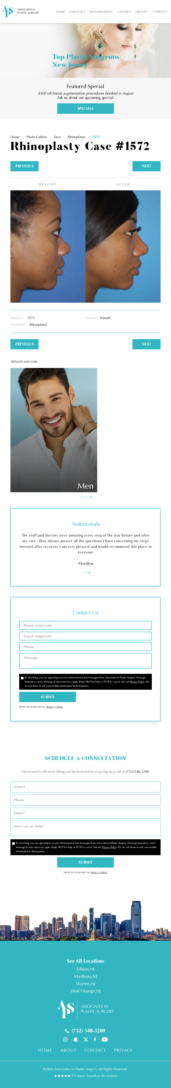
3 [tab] (87, 497)
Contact (159, 12)
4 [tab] (91, 497)
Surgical (76, 12)
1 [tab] (81, 497)
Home (60, 12)
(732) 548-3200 (137, 772)
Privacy (50, 707)
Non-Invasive (100, 12)
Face (57, 137)
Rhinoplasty (76, 137)
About (141, 12)
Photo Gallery (36, 137)
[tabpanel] (85, 550)
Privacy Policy (137, 681)
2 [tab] (84, 497)
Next (146, 166)
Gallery (123, 12)
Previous (24, 166)
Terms (59, 707)
